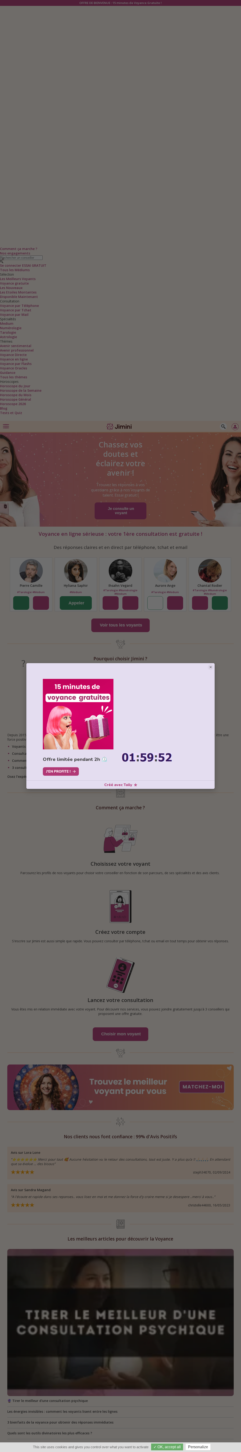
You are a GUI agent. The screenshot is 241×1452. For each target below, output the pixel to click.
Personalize (198, 1447)
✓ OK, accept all (167, 1447)
